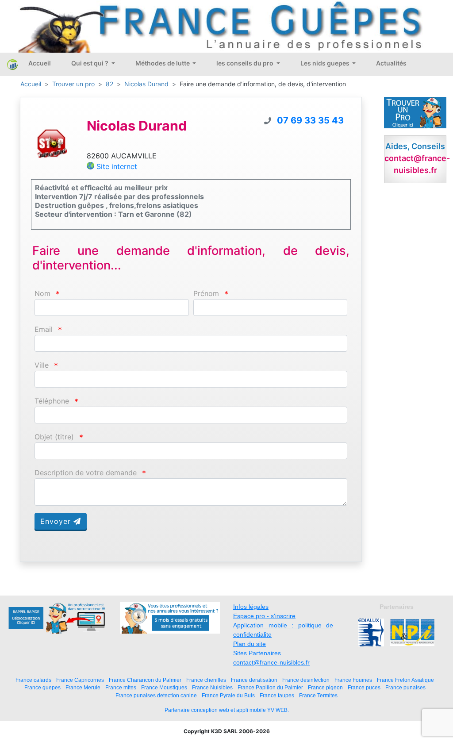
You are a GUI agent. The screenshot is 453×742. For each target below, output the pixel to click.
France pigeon (325, 687)
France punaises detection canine (156, 695)
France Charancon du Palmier (145, 680)
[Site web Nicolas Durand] (52, 142)
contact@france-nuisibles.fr (271, 662)
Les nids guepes (325, 63)
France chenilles (206, 680)
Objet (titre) (54, 437)
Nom (42, 293)
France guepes (42, 687)
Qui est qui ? (90, 63)
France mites (120, 687)
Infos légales (251, 606)
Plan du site (249, 643)
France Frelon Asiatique (405, 680)
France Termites (318, 695)
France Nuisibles (212, 687)
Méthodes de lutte (163, 63)
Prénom (206, 293)
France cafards (33, 680)
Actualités (391, 63)
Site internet (116, 166)
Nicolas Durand (146, 84)
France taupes (277, 695)
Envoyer (56, 521)
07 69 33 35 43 (310, 120)
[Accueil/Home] (12, 64)
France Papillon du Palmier (270, 687)
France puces (364, 687)
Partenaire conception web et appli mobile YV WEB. (227, 710)
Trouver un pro (73, 84)
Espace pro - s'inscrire (264, 615)
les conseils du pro (245, 63)
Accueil (39, 63)
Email (44, 329)
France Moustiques (164, 687)
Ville (42, 365)
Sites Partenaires (257, 653)
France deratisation (254, 680)
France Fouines (353, 680)
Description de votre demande (86, 472)
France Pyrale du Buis (228, 695)
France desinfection (306, 680)
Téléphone (52, 401)
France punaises (405, 687)
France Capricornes (80, 680)
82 (109, 84)
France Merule (82, 687)
